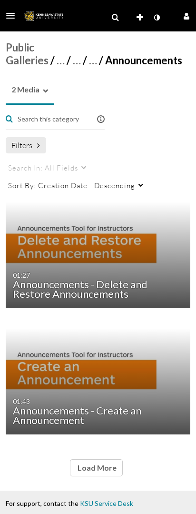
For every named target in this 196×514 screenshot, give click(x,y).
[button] (13, 15)
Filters (21, 145)
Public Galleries (27, 54)
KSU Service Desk (106, 503)
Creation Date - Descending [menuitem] (71, 185)
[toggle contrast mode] (156, 17)
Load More (96, 467)
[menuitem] (115, 17)
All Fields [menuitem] (43, 167)
